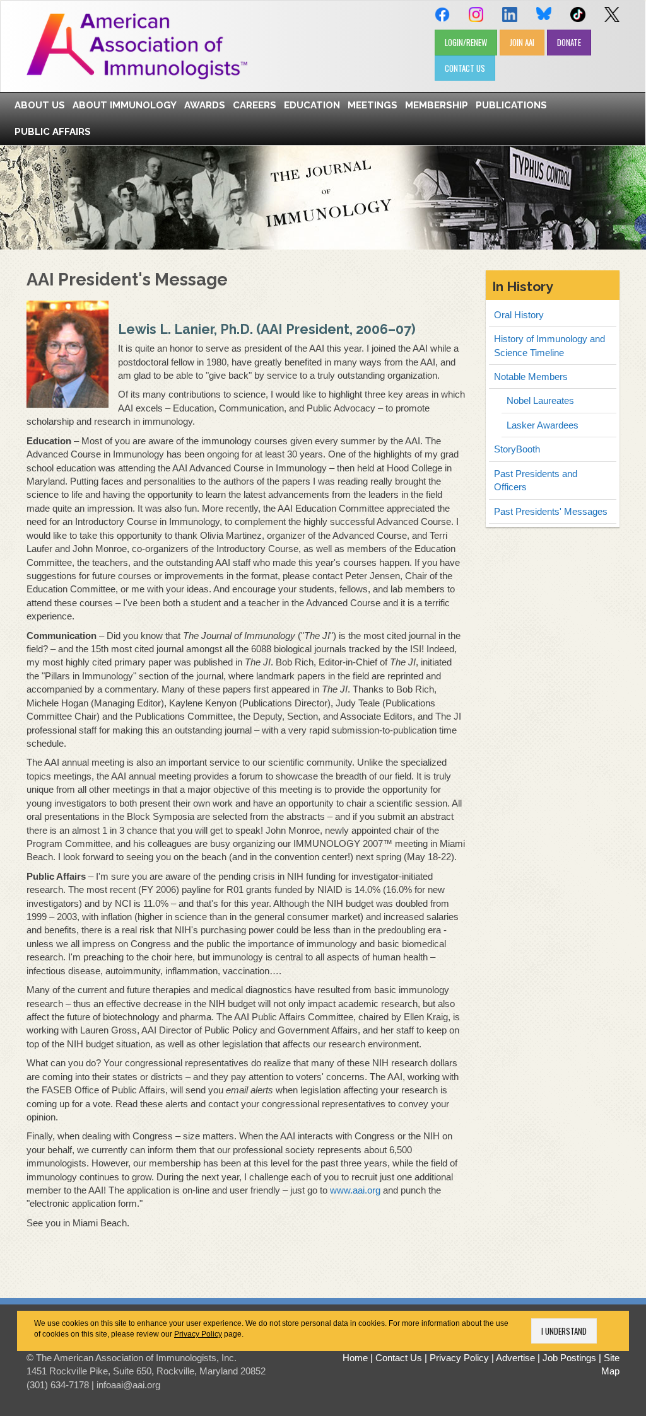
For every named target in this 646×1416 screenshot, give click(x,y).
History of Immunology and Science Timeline (549, 345)
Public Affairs (53, 131)
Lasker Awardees (542, 425)
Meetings (372, 105)
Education (312, 105)
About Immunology (125, 105)
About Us (40, 105)
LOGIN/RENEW (466, 42)
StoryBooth (517, 449)
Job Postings (569, 1357)
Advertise (515, 1357)
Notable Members (531, 376)
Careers (254, 105)
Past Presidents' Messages (551, 511)
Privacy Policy (198, 1334)
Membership (436, 105)
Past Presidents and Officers (535, 480)
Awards (204, 105)
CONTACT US (465, 68)
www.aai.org (355, 1190)
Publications (511, 105)
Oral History (519, 314)
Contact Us (398, 1357)
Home (355, 1357)
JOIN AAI (522, 42)
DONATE (569, 42)
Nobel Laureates (540, 400)
